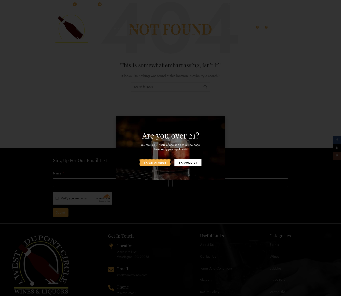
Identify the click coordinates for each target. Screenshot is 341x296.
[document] (170, 148)
